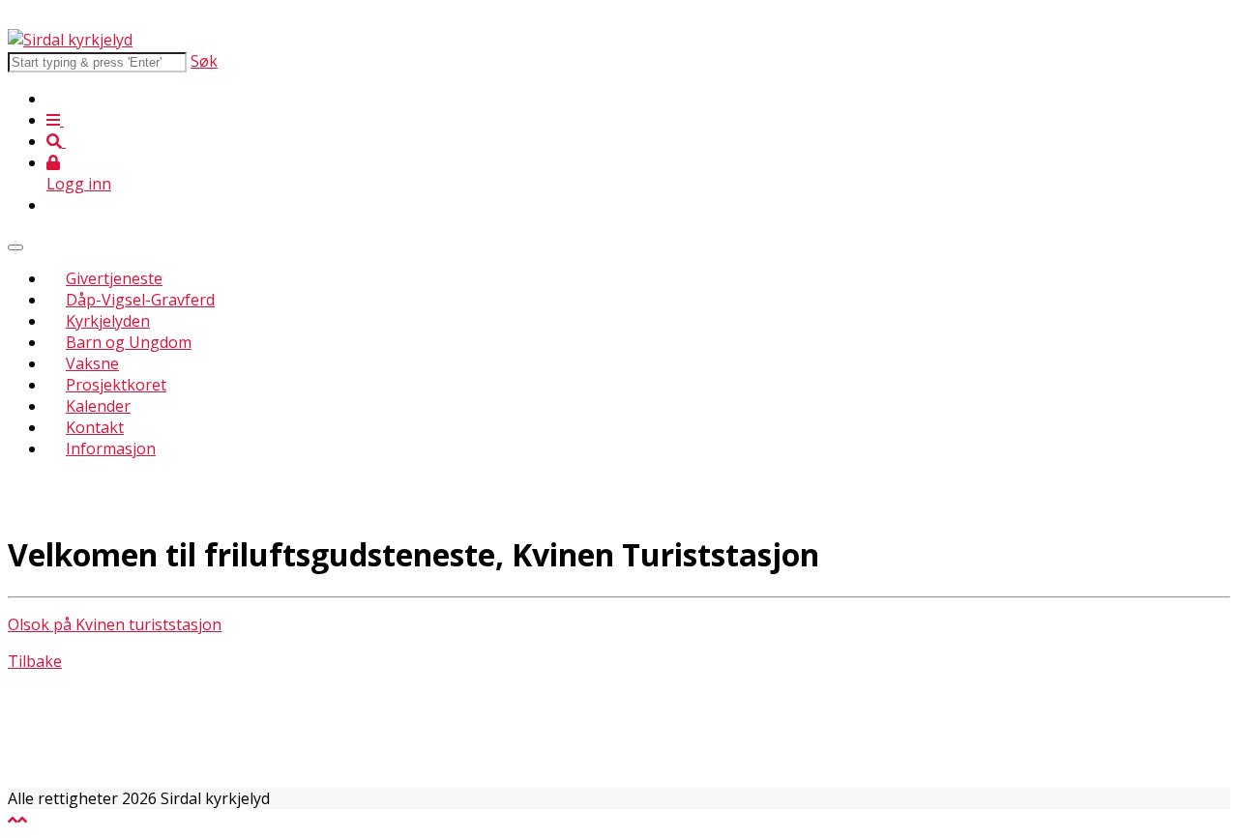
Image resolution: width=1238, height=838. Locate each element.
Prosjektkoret (116, 384)
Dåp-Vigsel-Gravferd (140, 299)
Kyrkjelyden (108, 321)
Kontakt (95, 427)
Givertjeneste (114, 278)
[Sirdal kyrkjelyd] (70, 39)
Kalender (98, 406)
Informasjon (111, 448)
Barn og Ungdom (129, 342)
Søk (204, 61)
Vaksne (92, 363)
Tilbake (35, 661)
